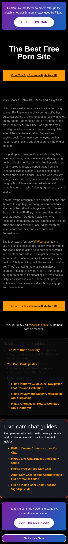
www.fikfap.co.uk (39, 324)
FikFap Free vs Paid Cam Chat (31, 468)
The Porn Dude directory (23, 350)
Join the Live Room (34, 522)
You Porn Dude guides (22, 364)
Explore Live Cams (34, 22)
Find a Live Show (34, 538)
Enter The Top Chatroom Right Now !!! (34, 75)
